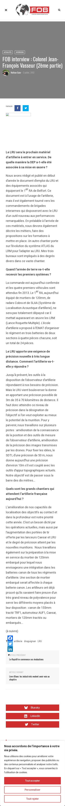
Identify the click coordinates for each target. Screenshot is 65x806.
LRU (40, 641)
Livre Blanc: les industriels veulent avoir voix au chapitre (29, 678)
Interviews (20, 52)
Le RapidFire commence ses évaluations (26, 659)
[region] (32, 773)
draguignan (30, 641)
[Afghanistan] (18, 125)
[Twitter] (10, 643)
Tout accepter (32, 780)
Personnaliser (32, 789)
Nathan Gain (16, 72)
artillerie (18, 641)
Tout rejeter (32, 798)
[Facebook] (10, 638)
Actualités (7, 52)
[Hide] (9, 655)
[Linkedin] (10, 649)
